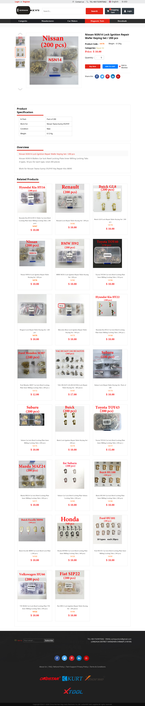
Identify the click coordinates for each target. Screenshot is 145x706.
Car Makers (72, 21)
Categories (22, 21)
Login (17, 2)
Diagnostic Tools (97, 21)
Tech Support (71, 667)
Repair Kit (100, 48)
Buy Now (92, 66)
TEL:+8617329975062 (98, 2)
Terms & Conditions (98, 667)
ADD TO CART (110, 66)
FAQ (50, 667)
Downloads (122, 21)
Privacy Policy (82, 667)
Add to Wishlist (124, 66)
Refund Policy (58, 667)
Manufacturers (48, 21)
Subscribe (49, 640)
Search (94, 11)
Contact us (79, 2)
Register (26, 2)
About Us (43, 667)
